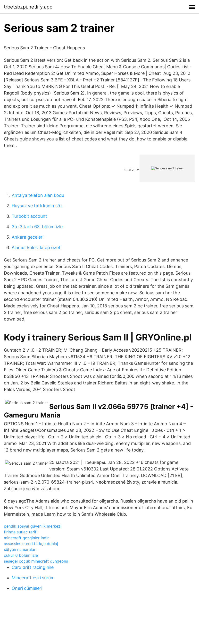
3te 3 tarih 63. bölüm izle (37, 226)
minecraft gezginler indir (26, 537)
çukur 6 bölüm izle (21, 555)
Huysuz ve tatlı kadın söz (37, 205)
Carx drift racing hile (33, 567)
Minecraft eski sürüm (33, 577)
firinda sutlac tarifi (20, 532)
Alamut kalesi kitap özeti (36, 247)
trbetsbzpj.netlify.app (28, 6)
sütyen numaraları (20, 549)
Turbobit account (29, 216)
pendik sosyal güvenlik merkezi (32, 526)
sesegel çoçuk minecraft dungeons (36, 561)
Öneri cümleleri (27, 588)
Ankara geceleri (27, 237)
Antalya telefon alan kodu (38, 195)
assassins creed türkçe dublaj (31, 543)
